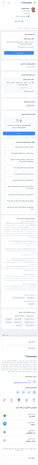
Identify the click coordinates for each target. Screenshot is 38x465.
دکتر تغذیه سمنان (29, 245)
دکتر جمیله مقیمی (18, 319)
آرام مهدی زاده (8, 322)
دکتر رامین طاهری (30, 316)
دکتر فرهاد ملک (9, 319)
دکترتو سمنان (31, 304)
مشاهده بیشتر (11, 371)
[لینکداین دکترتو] (23, 392)
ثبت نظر (19, 133)
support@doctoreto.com (22, 383)
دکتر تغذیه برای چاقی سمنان (27, 255)
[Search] (9, 2)
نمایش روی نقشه (30, 91)
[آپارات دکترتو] (18, 392)
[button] (2, 8)
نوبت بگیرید (20, 53)
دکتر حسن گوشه (19, 325)
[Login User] (3, 2)
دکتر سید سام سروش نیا (29, 322)
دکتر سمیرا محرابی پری (29, 319)
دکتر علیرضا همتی (17, 322)
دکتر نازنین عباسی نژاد (29, 325)
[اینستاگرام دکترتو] (34, 392)
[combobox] (2, 8)
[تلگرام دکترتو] (29, 392)
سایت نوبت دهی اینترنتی (12, 368)
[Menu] (34, 2)
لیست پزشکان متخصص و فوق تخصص (10, 369)
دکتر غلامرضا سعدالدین (19, 316)
